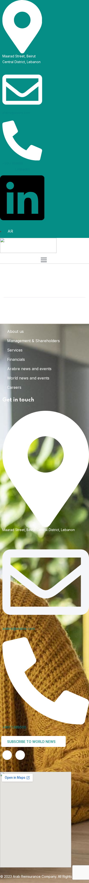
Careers (14, 387)
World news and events (28, 378)
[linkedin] (7, 755)
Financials (16, 359)
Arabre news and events (29, 368)
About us (15, 331)
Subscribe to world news (31, 742)
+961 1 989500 (12, 163)
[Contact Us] (20, 755)
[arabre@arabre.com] (22, 89)
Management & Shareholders (33, 340)
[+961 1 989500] (22, 140)
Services (15, 350)
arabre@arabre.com (16, 113)
